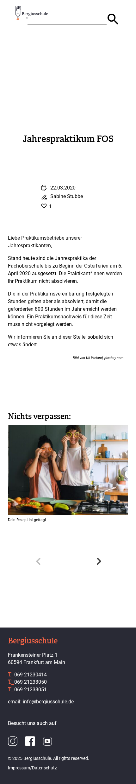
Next (98, 559)
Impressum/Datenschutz (32, 767)
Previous (37, 559)
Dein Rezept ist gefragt (27, 520)
